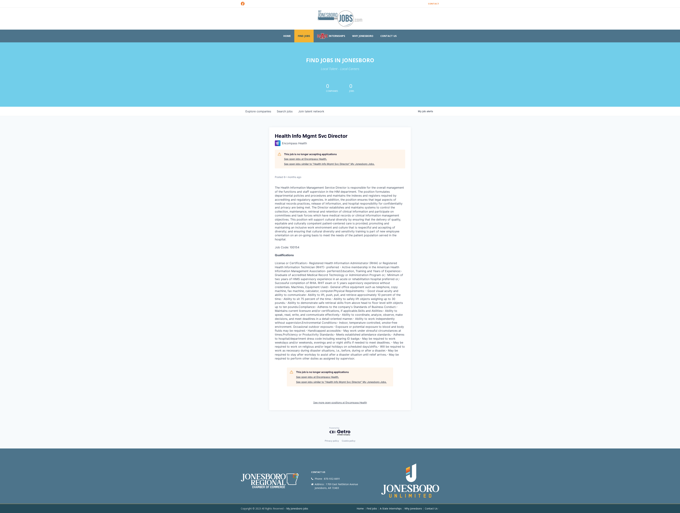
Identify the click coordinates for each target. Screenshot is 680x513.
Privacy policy (332, 440)
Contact (433, 3)
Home (287, 36)
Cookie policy (348, 440)
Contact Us (388, 36)
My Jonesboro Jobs (297, 508)
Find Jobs (304, 36)
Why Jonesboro (362, 36)
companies (258, 111)
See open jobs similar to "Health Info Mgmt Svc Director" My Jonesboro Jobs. (329, 163)
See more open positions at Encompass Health (340, 402)
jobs (285, 111)
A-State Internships (391, 508)
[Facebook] (243, 4)
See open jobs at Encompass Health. (305, 158)
